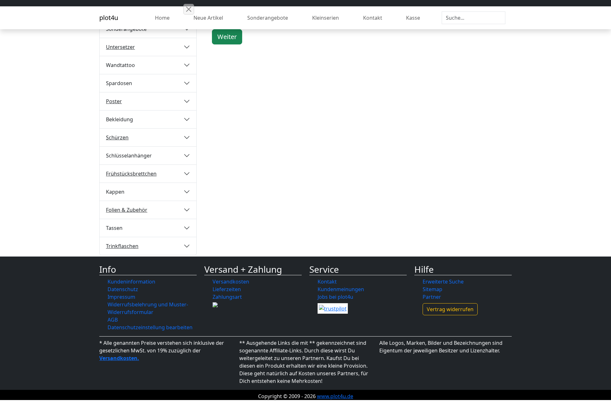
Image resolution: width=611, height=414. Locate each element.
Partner (432, 296)
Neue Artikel (208, 17)
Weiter (227, 36)
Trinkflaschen (122, 246)
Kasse (413, 17)
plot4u (108, 17)
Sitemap (432, 289)
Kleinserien (325, 17)
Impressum (121, 296)
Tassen (114, 227)
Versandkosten (231, 281)
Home (162, 17)
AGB (113, 319)
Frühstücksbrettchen (131, 173)
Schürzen (117, 137)
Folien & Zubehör (126, 209)
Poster (114, 101)
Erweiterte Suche (443, 281)
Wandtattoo (120, 65)
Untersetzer (120, 46)
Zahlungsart (227, 296)
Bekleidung (119, 119)
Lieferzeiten (227, 289)
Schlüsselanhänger (129, 155)
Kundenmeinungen (341, 289)
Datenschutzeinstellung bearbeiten (150, 327)
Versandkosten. (119, 358)
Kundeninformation (131, 281)
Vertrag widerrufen (450, 309)
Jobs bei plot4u (335, 296)
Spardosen (119, 83)
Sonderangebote (267, 17)
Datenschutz (123, 289)
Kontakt (372, 17)
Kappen (115, 191)
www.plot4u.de (335, 396)
